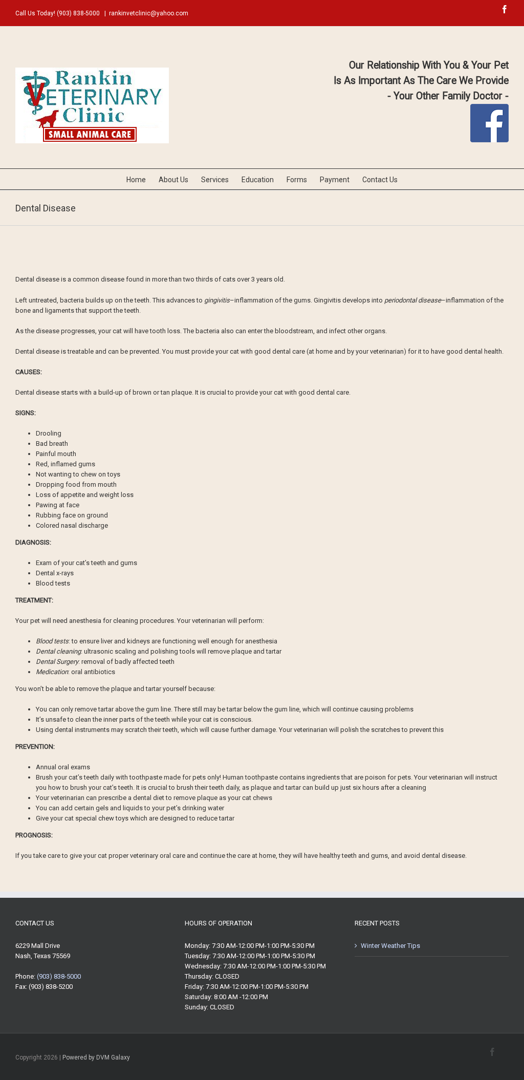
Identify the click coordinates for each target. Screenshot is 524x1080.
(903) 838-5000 (78, 13)
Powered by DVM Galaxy (96, 1057)
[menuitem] (142, 179)
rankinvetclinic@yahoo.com (148, 13)
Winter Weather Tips (390, 945)
